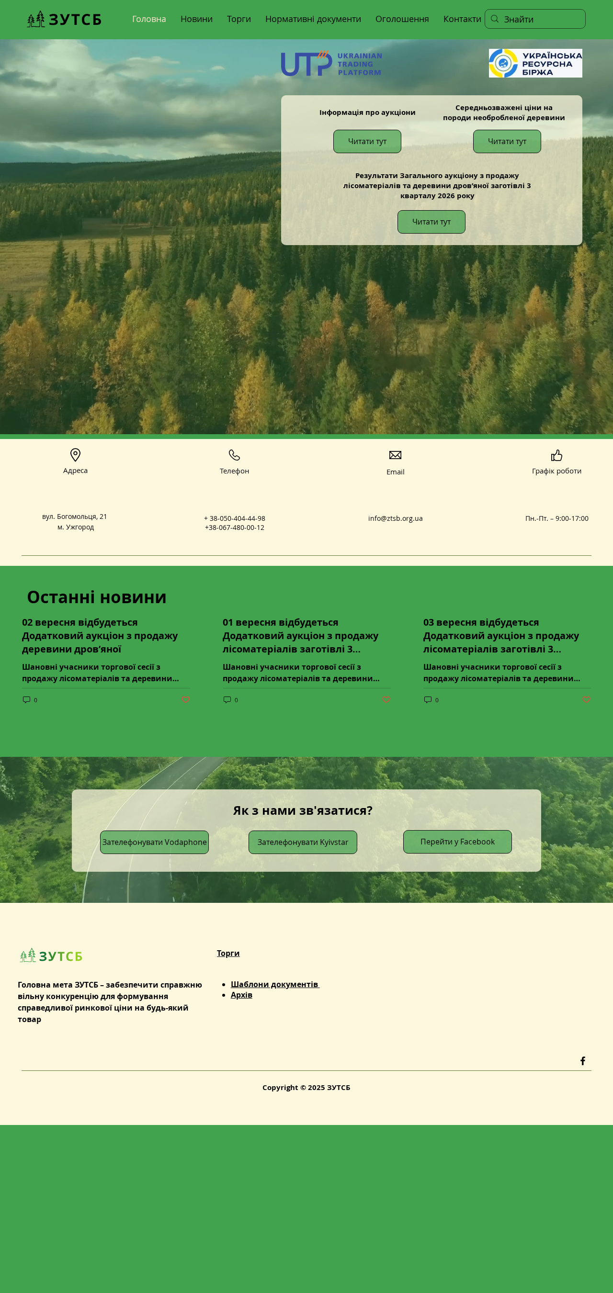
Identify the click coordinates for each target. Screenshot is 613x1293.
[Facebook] (583, 1061)
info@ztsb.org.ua (395, 518)
